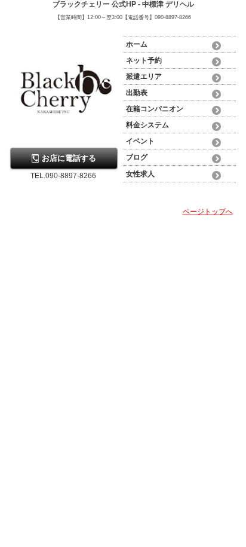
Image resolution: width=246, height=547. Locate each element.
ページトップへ (208, 211)
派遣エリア (144, 76)
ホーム (136, 44)
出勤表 (136, 92)
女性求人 (140, 174)
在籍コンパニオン (154, 109)
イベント (140, 141)
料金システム (147, 125)
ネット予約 (144, 60)
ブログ (136, 157)
